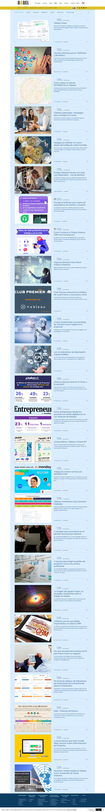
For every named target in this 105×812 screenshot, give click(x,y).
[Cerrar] (103, 810)
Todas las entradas (19, 12)
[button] (88, 12)
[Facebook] (77, 8)
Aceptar (98, 809)
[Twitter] (81, 8)
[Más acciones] (87, 20)
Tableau (28, 12)
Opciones (91, 809)
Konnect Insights (70, 12)
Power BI (52, 12)
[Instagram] (86, 8)
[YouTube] (83, 8)
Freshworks (36, 12)
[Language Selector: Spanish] (84, 3)
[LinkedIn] (79, 8)
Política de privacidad (71, 809)
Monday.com (44, 12)
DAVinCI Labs (60, 12)
